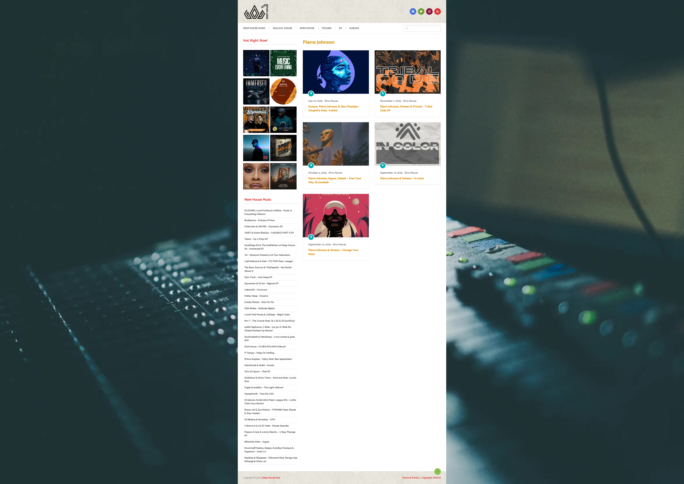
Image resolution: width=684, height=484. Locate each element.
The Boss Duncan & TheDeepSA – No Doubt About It (268, 269)
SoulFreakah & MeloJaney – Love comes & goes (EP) (269, 339)
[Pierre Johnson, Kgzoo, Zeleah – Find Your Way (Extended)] (336, 144)
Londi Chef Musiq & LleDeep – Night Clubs (267, 315)
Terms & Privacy (411, 478)
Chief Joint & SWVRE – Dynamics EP (263, 227)
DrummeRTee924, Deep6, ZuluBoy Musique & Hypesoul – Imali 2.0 (269, 450)
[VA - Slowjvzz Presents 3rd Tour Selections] (283, 120)
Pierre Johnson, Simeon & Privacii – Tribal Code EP (406, 109)
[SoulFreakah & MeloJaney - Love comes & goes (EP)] (256, 177)
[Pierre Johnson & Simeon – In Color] (408, 144)
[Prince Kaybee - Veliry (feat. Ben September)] (256, 148)
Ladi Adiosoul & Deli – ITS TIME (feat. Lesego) (268, 261)
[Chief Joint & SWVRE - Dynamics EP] (256, 120)
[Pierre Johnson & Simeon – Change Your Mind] (336, 215)
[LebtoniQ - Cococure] (283, 148)
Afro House (307, 28)
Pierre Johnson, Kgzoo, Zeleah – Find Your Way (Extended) (334, 181)
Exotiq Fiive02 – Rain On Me (259, 302)
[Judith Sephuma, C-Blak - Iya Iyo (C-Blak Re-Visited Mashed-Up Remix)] (283, 177)
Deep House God (271, 478)
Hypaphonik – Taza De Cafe (259, 394)
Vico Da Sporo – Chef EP (257, 372)
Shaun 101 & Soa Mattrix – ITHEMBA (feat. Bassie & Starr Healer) (270, 412)
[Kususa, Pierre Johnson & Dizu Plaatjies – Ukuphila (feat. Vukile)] (336, 72)
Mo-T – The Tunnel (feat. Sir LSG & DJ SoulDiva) (269, 321)
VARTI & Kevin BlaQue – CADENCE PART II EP (269, 233)
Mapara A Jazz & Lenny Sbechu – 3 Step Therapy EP (270, 434)
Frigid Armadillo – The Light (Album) (263, 388)
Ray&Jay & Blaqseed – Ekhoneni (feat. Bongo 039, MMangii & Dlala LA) (270, 460)
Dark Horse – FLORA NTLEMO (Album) (265, 347)
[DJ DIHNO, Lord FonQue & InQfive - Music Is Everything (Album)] (283, 64)
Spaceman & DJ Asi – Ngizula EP (261, 284)
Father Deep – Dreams (256, 296)
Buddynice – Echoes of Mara (259, 220)
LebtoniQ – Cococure (255, 290)
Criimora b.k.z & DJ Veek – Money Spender (266, 426)
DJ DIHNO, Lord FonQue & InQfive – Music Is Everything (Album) (268, 212)
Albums (354, 28)
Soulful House (282, 28)
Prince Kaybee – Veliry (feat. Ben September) (268, 359)
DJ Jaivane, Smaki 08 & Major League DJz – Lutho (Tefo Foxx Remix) (270, 402)
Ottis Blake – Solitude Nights (259, 308)
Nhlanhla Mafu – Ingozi (256, 442)
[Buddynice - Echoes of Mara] (283, 92)
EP (340, 28)
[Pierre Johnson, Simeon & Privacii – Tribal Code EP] (408, 72)
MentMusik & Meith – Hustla (259, 365)
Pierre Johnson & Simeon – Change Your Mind (333, 252)
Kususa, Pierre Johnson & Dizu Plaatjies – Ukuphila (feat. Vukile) (334, 109)
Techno (326, 28)
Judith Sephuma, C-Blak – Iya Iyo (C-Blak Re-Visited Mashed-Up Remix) (268, 329)
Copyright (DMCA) (431, 478)
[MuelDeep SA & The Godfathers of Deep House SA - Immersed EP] (256, 92)
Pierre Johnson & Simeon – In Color (402, 179)
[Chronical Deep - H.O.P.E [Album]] (256, 64)
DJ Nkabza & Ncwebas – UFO (259, 420)
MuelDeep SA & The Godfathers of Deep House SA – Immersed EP (269, 247)
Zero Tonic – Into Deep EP (258, 277)
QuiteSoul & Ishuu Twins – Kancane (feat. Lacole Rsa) (270, 380)
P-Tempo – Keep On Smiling (259, 353)
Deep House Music (254, 28)
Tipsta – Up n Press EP (256, 239)
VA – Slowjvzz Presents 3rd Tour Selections (267, 255)
